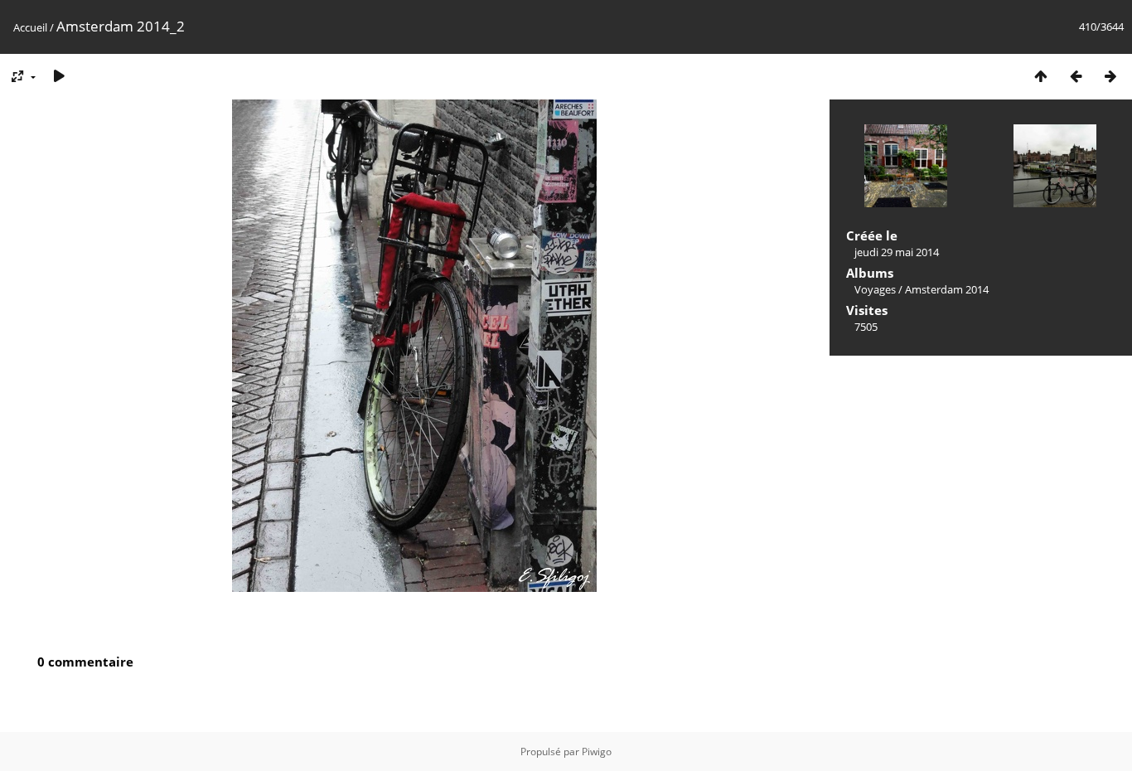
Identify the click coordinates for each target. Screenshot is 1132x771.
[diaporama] (58, 75)
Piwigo (597, 751)
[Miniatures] (1040, 75)
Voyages (875, 289)
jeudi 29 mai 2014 (896, 252)
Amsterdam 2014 (947, 289)
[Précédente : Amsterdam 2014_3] (1075, 75)
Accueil (30, 27)
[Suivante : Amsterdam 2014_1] (1110, 75)
